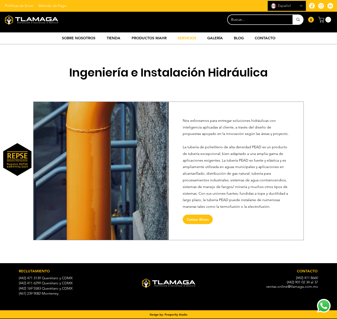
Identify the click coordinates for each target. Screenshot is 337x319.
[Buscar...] (298, 19)
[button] (325, 20)
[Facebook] (312, 6)
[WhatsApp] (323, 305)
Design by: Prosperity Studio (168, 314)
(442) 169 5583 (30, 288)
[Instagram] (321, 6)
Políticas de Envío (19, 5)
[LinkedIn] (330, 6)
